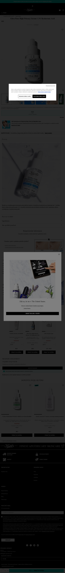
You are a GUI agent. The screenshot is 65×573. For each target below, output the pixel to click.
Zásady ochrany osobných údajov (44, 92)
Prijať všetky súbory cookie (39, 96)
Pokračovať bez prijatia (50, 85)
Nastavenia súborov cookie (25, 96)
